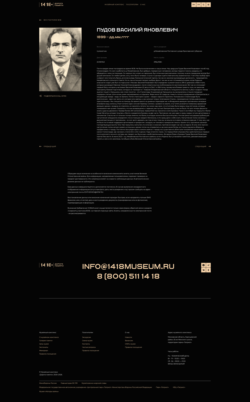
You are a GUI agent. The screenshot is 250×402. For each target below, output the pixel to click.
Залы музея (44, 344)
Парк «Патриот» (162, 387)
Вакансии (129, 341)
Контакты (86, 344)
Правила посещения (47, 354)
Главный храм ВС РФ (69, 383)
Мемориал (43, 351)
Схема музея (87, 341)
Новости (128, 337)
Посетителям (132, 4)
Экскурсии (86, 337)
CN (198, 5)
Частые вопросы (89, 347)
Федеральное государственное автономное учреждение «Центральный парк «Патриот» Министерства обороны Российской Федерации (95, 387)
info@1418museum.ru (128, 267)
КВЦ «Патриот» (179, 387)
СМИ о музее (130, 344)
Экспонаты (43, 347)
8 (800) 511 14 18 (128, 276)
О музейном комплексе (49, 337)
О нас (142, 4)
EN (194, 5)
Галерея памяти (45, 341)
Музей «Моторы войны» (49, 391)
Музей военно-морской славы (94, 383)
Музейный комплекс (114, 4)
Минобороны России (48, 383)
